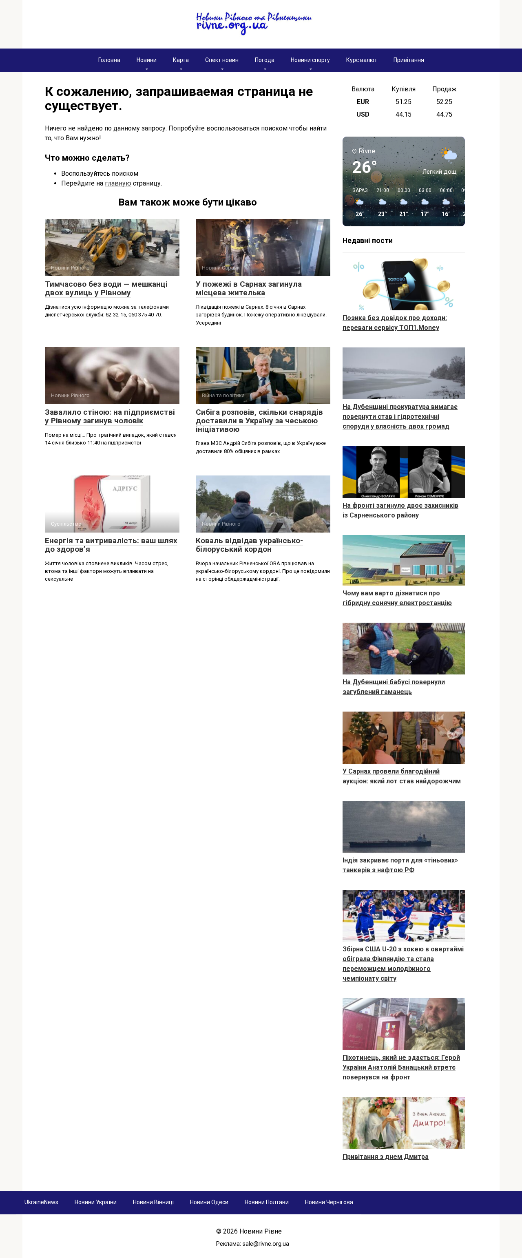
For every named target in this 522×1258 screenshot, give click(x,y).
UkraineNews (41, 1202)
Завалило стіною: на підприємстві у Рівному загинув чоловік (110, 416)
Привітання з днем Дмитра (386, 1157)
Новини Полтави (267, 1202)
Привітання (409, 60)
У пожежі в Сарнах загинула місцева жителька (249, 288)
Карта (181, 60)
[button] (357, 202)
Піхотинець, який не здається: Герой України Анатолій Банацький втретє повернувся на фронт (401, 1067)
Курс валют (361, 60)
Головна (109, 60)
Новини (147, 60)
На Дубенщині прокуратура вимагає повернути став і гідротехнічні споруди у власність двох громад (400, 416)
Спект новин (222, 60)
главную (118, 183)
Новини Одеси (209, 1202)
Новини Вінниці (153, 1202)
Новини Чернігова (329, 1202)
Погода (264, 60)
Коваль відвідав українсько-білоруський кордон (249, 545)
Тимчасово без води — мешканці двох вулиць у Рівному (106, 288)
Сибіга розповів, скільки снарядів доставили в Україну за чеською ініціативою (259, 420)
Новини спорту (310, 60)
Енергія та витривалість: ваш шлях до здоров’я (111, 545)
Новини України (96, 1202)
